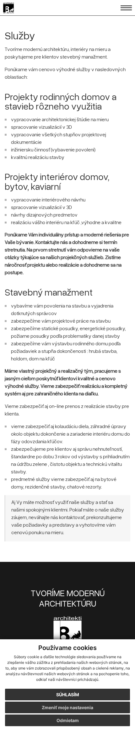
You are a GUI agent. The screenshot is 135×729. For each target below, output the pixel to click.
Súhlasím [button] (67, 694)
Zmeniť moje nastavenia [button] (67, 707)
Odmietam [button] (68, 720)
